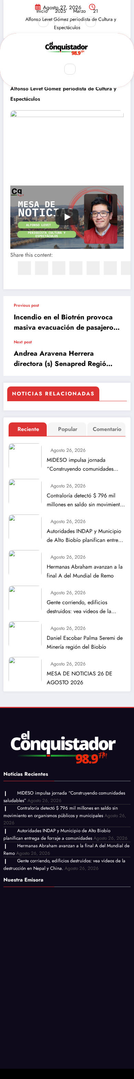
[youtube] (91, 22)
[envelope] (75, 268)
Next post (23, 342)
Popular (67, 429)
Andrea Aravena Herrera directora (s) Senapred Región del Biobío (62, 358)
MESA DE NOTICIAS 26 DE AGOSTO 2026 (79, 678)
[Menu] (49, 69)
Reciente (28, 429)
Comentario (107, 429)
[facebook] (24, 268)
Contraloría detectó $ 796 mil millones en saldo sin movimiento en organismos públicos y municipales (85, 500)
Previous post (26, 305)
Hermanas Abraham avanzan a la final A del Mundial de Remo (85, 571)
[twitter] (41, 268)
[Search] (69, 69)
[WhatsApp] (110, 268)
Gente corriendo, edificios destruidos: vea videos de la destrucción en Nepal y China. (82, 607)
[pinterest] (93, 268)
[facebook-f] (43, 22)
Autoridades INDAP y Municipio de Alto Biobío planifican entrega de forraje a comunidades (85, 536)
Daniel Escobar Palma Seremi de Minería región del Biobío (85, 642)
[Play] (67, 217)
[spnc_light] (85, 69)
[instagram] (75, 22)
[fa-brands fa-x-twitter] (59, 22)
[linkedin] (58, 268)
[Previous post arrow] (118, 318)
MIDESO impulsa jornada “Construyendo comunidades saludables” (80, 464)
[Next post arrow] (118, 358)
